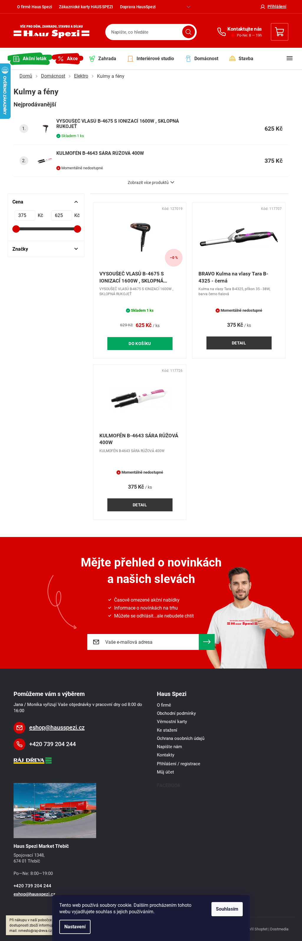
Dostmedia (279, 929)
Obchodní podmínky (176, 713)
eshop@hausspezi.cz (57, 727)
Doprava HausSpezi (138, 6)
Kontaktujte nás (244, 29)
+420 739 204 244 (52, 744)
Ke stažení (167, 730)
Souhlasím (227, 909)
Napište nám (169, 746)
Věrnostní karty (172, 721)
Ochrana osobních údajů (180, 738)
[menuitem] (30, 59)
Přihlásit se (207, 642)
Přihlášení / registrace (178, 763)
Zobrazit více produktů (148, 182)
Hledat (188, 32)
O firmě (164, 705)
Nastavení (75, 926)
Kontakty (165, 755)
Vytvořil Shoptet (254, 929)
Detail (239, 343)
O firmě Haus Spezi (34, 6)
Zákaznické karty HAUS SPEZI (86, 6)
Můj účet (165, 772)
